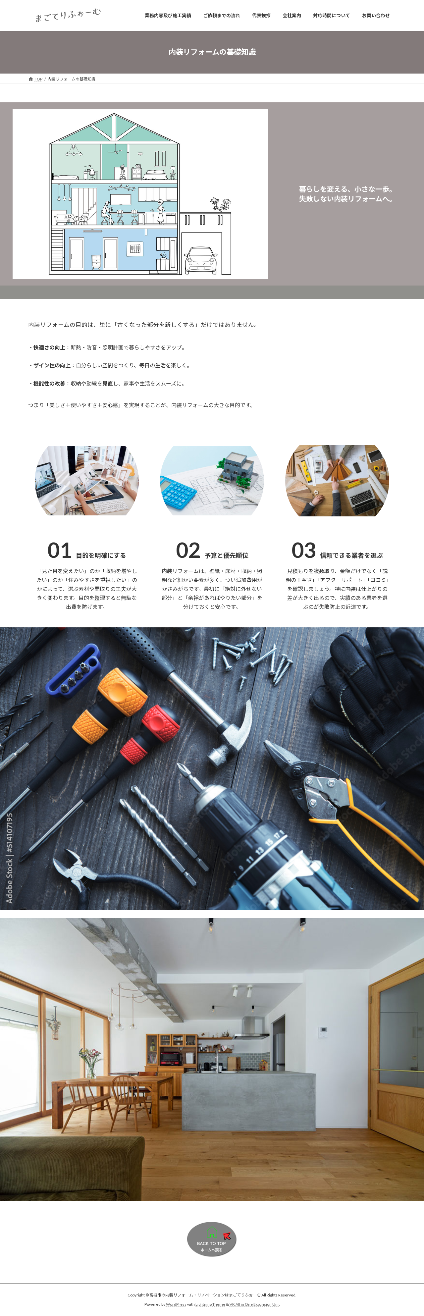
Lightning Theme (210, 1304)
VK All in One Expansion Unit (255, 1304)
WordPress (176, 1304)
